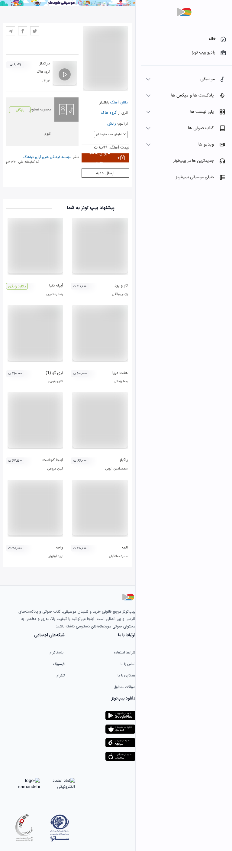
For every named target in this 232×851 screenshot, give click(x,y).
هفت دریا (120, 373)
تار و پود (121, 285)
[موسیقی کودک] (67, 5)
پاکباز (124, 460)
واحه (59, 547)
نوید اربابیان (55, 556)
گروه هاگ (109, 113)
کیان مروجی (55, 469)
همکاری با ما (126, 676)
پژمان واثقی (120, 294)
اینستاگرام (57, 653)
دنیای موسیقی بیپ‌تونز (195, 177)
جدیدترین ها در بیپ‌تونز (193, 161)
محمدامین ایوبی (116, 469)
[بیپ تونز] (184, 12)
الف (125, 547)
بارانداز (45, 63)
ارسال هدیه (105, 173)
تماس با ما (128, 664)
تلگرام (60, 676)
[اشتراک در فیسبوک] (22, 30)
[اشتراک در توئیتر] (34, 30)
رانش (111, 123)
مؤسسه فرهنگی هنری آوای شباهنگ (47, 157)
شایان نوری (55, 381)
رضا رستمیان (55, 294)
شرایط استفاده (124, 653)
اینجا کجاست (52, 460)
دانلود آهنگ (118, 103)
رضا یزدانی (121, 381)
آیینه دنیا (56, 285)
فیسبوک (59, 664)
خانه (212, 39)
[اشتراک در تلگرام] (10, 30)
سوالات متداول (124, 687)
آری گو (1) (54, 373)
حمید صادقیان (118, 556)
